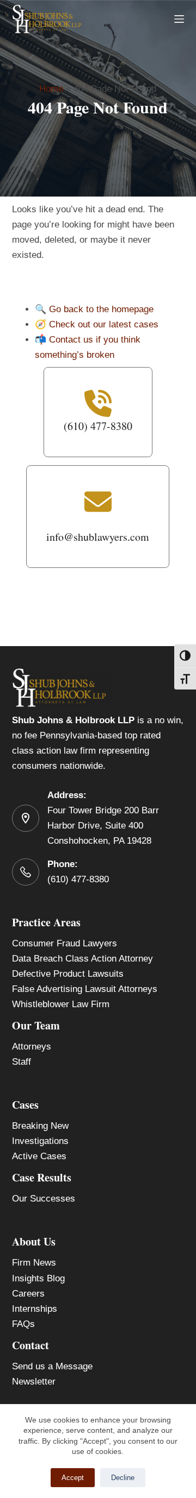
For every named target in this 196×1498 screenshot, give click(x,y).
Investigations (40, 1141)
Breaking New (40, 1126)
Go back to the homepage (101, 309)
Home (51, 89)
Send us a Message (52, 1366)
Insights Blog (38, 1278)
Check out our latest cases (103, 324)
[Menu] (179, 19)
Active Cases (39, 1156)
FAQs (23, 1324)
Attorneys (31, 1046)
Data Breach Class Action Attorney (82, 958)
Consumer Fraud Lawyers (64, 943)
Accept (73, 1478)
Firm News (34, 1262)
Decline (122, 1478)
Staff (21, 1062)
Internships (34, 1309)
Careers (28, 1293)
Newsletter (34, 1381)
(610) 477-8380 (78, 879)
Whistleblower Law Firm (60, 1004)
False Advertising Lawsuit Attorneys (84, 989)
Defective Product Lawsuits (68, 974)
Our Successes (43, 1198)
